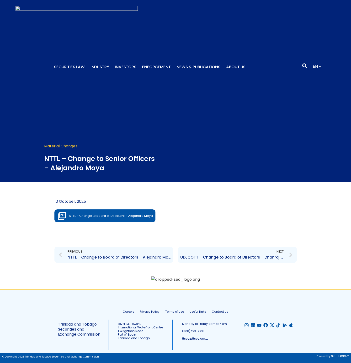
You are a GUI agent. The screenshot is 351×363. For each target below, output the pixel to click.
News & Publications (198, 67)
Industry (99, 67)
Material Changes (60, 146)
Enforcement (156, 67)
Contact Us (220, 312)
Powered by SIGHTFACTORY (332, 356)
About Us (235, 67)
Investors (125, 67)
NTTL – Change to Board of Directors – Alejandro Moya (111, 216)
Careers (128, 312)
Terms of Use (174, 312)
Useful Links (198, 312)
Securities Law (69, 67)
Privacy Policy (150, 312)
